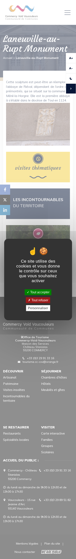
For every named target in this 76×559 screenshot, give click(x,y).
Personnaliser (38, 308)
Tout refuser (39, 300)
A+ (71, 58)
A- (71, 68)
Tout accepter (39, 292)
